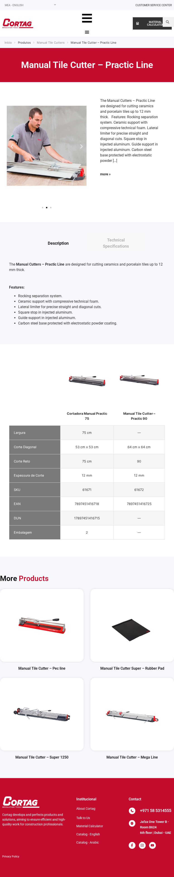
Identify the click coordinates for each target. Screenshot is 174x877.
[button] (12, 146)
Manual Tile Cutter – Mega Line (132, 757)
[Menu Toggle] (87, 32)
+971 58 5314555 (155, 810)
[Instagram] (142, 845)
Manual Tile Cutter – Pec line (41, 668)
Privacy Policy (10, 856)
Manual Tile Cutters (51, 42)
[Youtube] (152, 845)
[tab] (58, 243)
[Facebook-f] (132, 845)
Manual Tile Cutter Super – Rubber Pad (132, 668)
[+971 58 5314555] (132, 810)
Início (8, 42)
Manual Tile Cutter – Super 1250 (41, 757)
